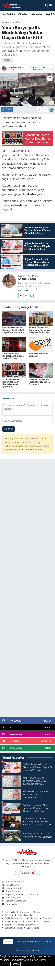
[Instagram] (27, 873)
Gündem (23, 14)
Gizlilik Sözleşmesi (13, 928)
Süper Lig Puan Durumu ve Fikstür (22, 894)
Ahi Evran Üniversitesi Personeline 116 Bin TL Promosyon (39, 381)
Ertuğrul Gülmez (27, 278)
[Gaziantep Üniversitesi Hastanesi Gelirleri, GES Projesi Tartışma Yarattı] (14, 318)
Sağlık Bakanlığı (25, 915)
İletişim (8, 924)
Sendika (47, 918)
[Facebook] (26, 295)
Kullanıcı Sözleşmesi (26, 924)
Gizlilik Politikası (44, 921)
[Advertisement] (27, 589)
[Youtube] (32, 873)
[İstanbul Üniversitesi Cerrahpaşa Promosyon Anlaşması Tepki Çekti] (41, 318)
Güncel (20, 22)
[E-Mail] (20, 295)
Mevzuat (34, 918)
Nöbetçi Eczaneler (15, 881)
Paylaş (9, 109)
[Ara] (46, 5)
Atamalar (36, 14)
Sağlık (7, 921)
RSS (9, 941)
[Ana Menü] (50, 5)
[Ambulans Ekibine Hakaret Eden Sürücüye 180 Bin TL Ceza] (14, 344)
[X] (22, 873)
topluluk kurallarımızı (30, 438)
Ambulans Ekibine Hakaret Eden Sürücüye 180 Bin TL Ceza (13, 356)
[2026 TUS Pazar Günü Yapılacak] (41, 344)
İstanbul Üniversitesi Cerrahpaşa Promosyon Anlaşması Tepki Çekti (39, 330)
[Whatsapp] (38, 873)
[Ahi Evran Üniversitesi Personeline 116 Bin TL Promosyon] (41, 370)
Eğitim (18, 921)
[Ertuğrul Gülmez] (9, 280)
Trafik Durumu (13, 891)
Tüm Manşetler (13, 897)
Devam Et (22, 291)
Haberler (7, 22)
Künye (29, 921)
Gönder (8, 428)
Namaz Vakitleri (13, 888)
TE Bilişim (34, 950)
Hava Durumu (12, 885)
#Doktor (7, 60)
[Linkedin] (31, 295)
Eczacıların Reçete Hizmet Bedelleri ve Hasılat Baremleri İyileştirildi (11, 383)
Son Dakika (8, 14)
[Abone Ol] (51, 109)
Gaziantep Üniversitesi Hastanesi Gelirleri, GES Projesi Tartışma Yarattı (13, 330)
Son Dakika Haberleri (16, 900)
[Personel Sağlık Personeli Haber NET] (12, 5)
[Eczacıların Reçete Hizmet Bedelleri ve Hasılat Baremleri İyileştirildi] (14, 370)
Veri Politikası (33, 928)
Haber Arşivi (11, 904)
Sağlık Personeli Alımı (15, 918)
